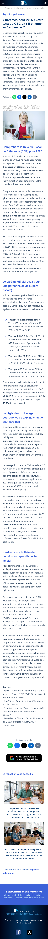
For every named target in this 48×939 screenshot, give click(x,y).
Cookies (20, 923)
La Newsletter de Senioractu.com (24, 891)
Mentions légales (30, 920)
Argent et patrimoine (36, 8)
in (29, 97)
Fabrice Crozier (23, 106)
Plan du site (18, 920)
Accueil (7, 8)
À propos (8, 920)
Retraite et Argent (19, 8)
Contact (28, 923)
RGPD (40, 920)
